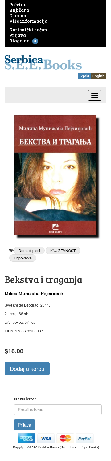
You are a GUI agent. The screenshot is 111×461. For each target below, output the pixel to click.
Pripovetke (23, 257)
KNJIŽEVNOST (63, 250)
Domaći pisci (29, 250)
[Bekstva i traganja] (55, 175)
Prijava (24, 425)
